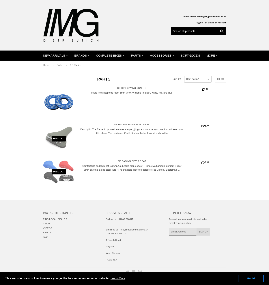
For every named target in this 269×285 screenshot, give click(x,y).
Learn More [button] (118, 278)
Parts (59, 65)
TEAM (46, 223)
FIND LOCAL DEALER (55, 219)
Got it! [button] (251, 278)
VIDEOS (47, 228)
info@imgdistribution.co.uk (134, 229)
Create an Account (217, 23)
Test (45, 237)
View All (47, 232)
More (210, 55)
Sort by (177, 79)
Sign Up (203, 231)
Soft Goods (190, 55)
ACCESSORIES (161, 55)
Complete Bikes (109, 55)
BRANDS (81, 55)
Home (46, 65)
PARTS (136, 55)
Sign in (200, 23)
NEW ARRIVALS (54, 55)
